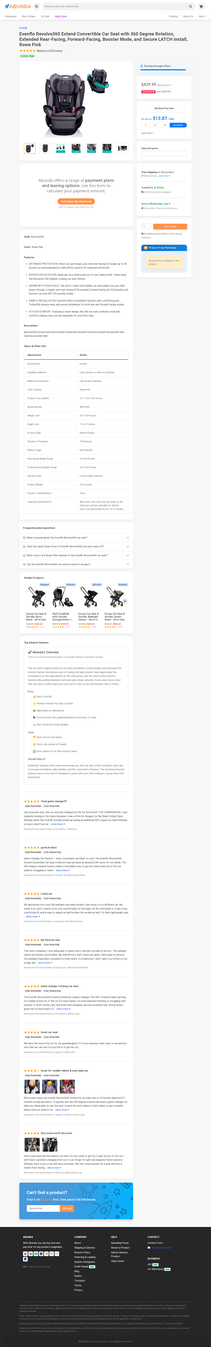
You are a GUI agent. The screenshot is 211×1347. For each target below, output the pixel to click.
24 (165, 125)
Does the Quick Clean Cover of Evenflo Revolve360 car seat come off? (65, 546)
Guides (78, 1275)
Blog (76, 1271)
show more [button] (57, 824)
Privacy (78, 1290)
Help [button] (202, 16)
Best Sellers (29, 16)
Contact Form (155, 1242)
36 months (178, 125)
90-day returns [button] (155, 176)
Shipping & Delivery (84, 1247)
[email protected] (161, 1247)
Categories (11, 16)
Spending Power (120, 1242)
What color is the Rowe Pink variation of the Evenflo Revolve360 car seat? (67, 555)
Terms (77, 1285)
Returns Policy (82, 1252)
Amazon (46, 1199)
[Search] (190, 6)
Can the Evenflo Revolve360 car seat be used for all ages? (58, 564)
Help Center (117, 1261)
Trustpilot (79, 1280)
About (77, 1242)
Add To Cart (170, 227)
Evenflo (23, 28)
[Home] (17, 6)
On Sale (45, 16)
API (150, 1264)
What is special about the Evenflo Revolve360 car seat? (57, 537)
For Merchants (156, 1269)
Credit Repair (81, 1266)
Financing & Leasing (84, 1257)
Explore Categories (84, 1261)
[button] (36, 6)
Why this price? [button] (164, 85)
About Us (188, 16)
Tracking (173, 16)
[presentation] (124, 601)
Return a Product (120, 1247)
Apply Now (61, 16)
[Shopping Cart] (201, 6)
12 (155, 125)
